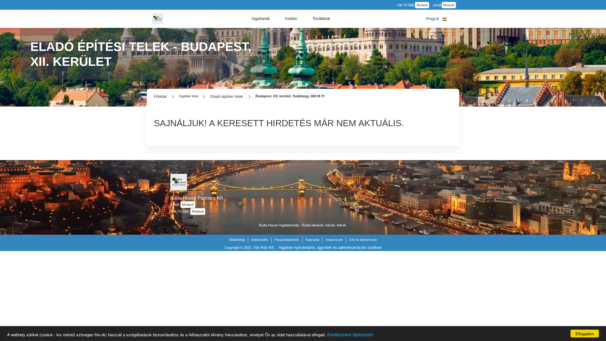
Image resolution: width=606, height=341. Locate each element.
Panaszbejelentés (287, 240)
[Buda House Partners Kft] (157, 18)
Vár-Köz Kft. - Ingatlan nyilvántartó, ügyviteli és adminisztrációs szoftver (317, 247)
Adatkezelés (259, 240)
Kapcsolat (312, 240)
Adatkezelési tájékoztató (350, 334)
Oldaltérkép (237, 240)
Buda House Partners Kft (196, 198)
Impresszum (334, 240)
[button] (261, 19)
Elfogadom (584, 334)
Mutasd (422, 5)
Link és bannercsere (363, 240)
